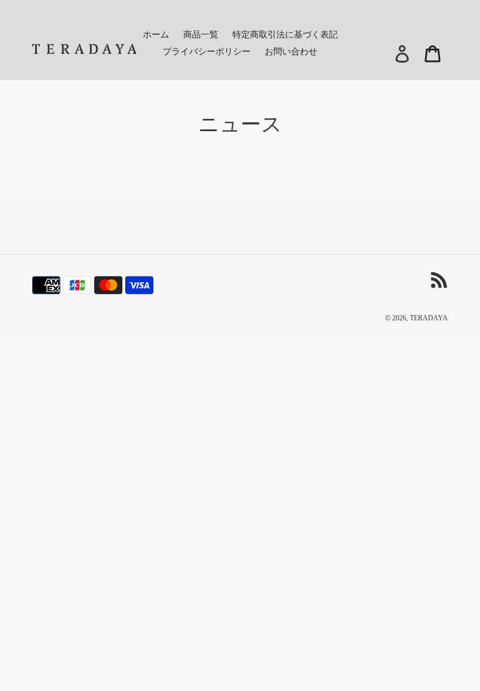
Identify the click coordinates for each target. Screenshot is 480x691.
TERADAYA (429, 318)
